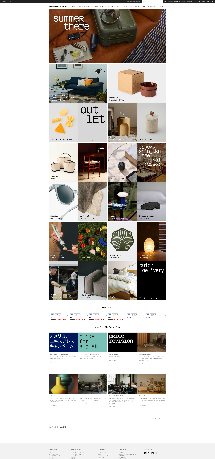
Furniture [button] (95, 6)
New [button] (73, 6)
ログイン (204, 1)
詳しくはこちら (53, 362)
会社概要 (121, 452)
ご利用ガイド (190, 1)
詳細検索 (170, 1)
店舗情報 (176, 1)
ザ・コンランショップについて (77, 452)
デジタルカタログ (100, 457)
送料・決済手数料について (54, 455)
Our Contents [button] (152, 6)
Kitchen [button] (110, 6)
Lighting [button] (103, 6)
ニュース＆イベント (75, 455)
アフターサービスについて (102, 455)
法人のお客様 (182, 1)
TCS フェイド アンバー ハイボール (154, 316)
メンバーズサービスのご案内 (77, 454)
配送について (51, 457)
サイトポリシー (122, 457)
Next (165, 316)
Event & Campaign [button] (84, 6)
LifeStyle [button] (124, 6)
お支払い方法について (53, 454)
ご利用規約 (121, 455)
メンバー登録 (197, 1)
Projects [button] (162, 6)
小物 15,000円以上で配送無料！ (133, 1)
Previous (49, 316)
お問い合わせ (51, 452)
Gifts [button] (130, 6)
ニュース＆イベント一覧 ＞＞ (156, 418)
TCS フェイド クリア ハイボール (134, 316)
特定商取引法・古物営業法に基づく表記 (127, 454)
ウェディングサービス (101, 452)
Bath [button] (117, 6)
